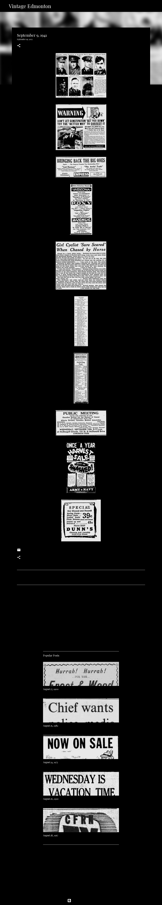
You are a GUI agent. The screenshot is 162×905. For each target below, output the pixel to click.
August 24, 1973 (50, 762)
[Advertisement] (81, 617)
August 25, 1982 (50, 725)
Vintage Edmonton (30, 6)
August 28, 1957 (50, 835)
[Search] (55, 6)
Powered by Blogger (83, 900)
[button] (19, 46)
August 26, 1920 (51, 798)
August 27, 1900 (51, 689)
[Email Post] (19, 551)
